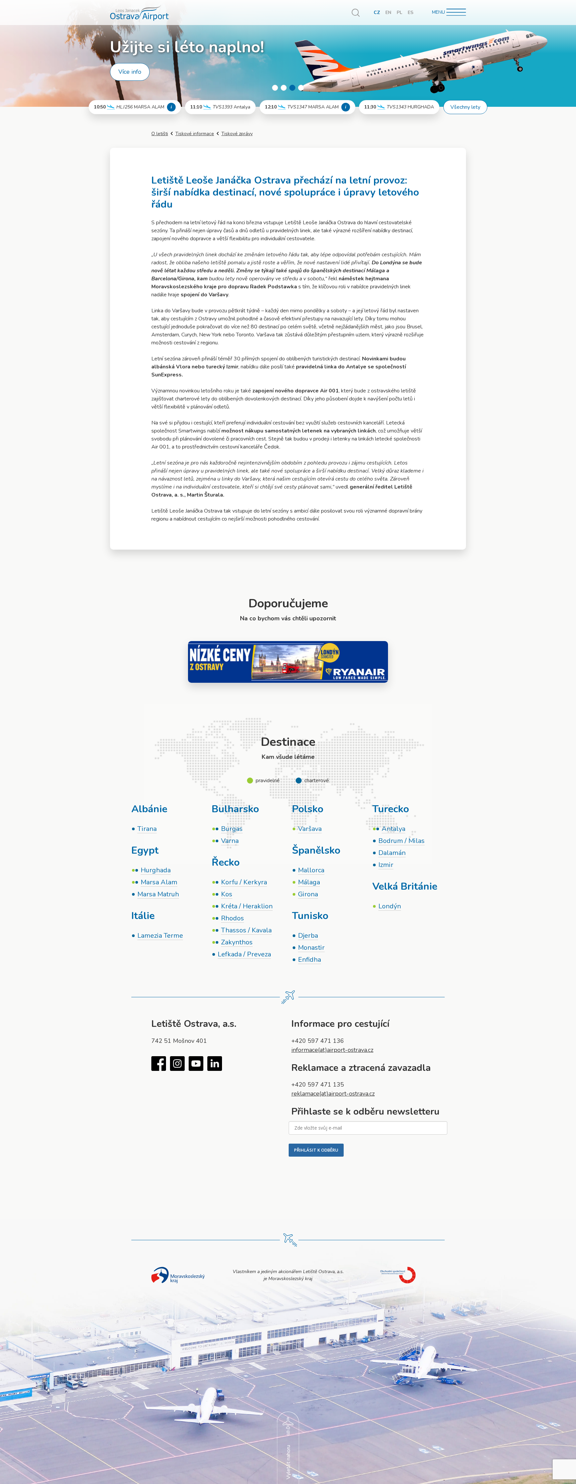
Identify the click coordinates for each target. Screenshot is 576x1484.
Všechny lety (465, 107)
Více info (129, 72)
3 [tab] (292, 88)
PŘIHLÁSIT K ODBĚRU (316, 1150)
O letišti (159, 133)
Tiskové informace (194, 133)
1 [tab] (275, 88)
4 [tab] (301, 88)
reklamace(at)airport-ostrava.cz (333, 1094)
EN (388, 12)
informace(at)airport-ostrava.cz (332, 1050)
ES (410, 12)
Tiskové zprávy (237, 133)
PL (399, 12)
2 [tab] (284, 88)
